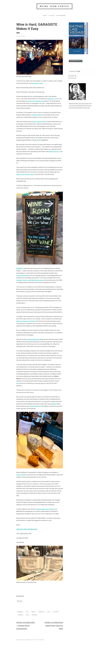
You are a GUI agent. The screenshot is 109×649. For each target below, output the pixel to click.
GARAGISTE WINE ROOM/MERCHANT (26, 529)
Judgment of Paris (53, 99)
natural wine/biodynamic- (33, 339)
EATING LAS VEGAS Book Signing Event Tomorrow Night (54, 626)
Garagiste (41, 611)
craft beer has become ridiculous (45, 509)
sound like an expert (37, 83)
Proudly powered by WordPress (23, 639)
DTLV (27, 611)
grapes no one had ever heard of (25, 174)
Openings (20, 614)
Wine (27, 614)
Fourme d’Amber (21, 475)
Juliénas (54, 404)
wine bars (34, 614)
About (45, 15)
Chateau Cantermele (35, 406)
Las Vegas (55, 611)
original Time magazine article (36, 101)
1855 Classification (36, 115)
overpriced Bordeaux (22, 275)
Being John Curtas (54, 6)
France (33, 611)
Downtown (20, 611)
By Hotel (52, 15)
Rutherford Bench (54, 151)
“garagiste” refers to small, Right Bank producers (30, 280)
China (38, 140)
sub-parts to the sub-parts (38, 121)
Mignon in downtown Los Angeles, (25, 321)
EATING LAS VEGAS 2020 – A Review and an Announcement (25, 626)
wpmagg (42, 639)
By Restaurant (61, 15)
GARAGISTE (19, 268)
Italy (48, 611)
